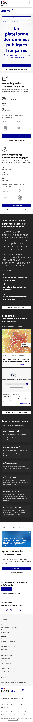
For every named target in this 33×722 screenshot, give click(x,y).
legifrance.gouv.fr (6, 704)
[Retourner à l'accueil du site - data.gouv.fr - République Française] (17, 692)
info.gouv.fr (17, 704)
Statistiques (4, 649)
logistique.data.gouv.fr (6, 671)
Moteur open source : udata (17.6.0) (9, 680)
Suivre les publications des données (9, 627)
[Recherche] (27, 2)
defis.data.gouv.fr (5, 666)
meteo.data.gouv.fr (5, 658)
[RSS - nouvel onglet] (24, 609)
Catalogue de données (6, 624)
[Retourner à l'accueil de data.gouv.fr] (7, 11)
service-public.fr (5, 707)
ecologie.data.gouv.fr (6, 663)
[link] (16, 65)
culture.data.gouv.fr (5, 668)
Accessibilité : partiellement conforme (18, 714)
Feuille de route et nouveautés (8, 641)
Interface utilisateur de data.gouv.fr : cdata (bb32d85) (13, 682)
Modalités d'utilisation (11, 712)
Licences (3, 712)
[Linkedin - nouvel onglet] (2, 609)
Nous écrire (4, 644)
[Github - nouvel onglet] (20, 609)
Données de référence (6, 622)
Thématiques (4, 619)
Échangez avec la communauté (8, 646)
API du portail (4, 677)
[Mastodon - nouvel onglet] (6, 609)
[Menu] (31, 2)
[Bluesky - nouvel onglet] (11, 609)
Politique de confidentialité (23, 712)
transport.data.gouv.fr (6, 660)
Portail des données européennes (9, 630)
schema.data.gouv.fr (6, 632)
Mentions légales (5, 714)
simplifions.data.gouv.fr (6, 655)
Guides (2, 639)
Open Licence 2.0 (12, 720)
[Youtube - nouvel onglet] (15, 609)
